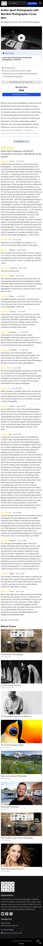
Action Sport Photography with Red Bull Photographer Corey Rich (17, 58)
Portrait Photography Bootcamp (12, 869)
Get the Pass (32, 3)
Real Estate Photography (10, 807)
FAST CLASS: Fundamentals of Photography (17, 838)
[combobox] (17, 3)
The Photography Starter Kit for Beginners (16, 716)
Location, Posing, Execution (11, 685)
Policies (21, 943)
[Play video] (21, 38)
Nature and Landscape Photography (14, 776)
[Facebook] (6, 914)
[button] (38, 941)
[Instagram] (11, 914)
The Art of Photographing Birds (12, 745)
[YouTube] (2, 914)
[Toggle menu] (40, 3)
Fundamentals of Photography (12, 654)
